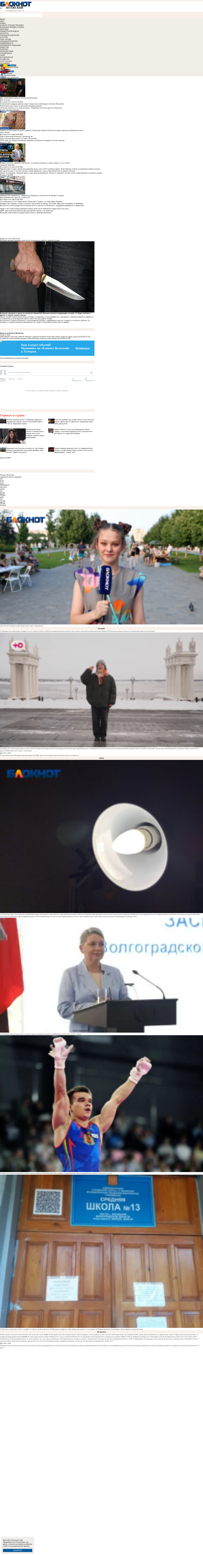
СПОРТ (2, 55)
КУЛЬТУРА (4, 37)
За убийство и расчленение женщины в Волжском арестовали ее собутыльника (28, 338)
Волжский (3, 358)
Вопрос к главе (5, 142)
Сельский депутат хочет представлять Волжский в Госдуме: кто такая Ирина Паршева (31, 201)
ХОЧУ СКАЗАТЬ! (6, 61)
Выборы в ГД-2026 (6, 175)
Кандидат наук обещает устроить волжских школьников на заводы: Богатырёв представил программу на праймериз (41, 203)
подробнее (18, 477)
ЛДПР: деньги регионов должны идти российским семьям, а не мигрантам (57, 755)
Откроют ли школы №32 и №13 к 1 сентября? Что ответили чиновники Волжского (26, 1329)
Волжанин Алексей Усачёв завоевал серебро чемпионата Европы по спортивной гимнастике (29, 1173)
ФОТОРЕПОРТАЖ (6, 57)
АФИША (3, 23)
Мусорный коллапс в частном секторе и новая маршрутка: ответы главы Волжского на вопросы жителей (37, 171)
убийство (10, 358)
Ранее (20, 379)
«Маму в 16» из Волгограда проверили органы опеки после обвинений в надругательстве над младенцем (33, 748)
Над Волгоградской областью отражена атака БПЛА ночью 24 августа (144, 748)
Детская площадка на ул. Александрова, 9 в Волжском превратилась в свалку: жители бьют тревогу (164, 1336)
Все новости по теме (7, 102)
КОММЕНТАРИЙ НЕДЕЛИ (9, 31)
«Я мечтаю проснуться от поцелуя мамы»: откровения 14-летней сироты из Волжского (31, 108)
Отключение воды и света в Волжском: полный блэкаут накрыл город (23, 914)
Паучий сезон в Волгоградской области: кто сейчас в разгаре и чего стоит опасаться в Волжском (31, 1339)
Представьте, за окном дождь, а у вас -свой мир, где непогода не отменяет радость (160, 1339)
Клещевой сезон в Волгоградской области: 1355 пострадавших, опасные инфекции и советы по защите (81, 1334)
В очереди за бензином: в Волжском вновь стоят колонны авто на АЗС (23, 1334)
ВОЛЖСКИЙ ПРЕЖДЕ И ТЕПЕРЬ (12, 27)
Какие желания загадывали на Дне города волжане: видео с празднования (21, 625)
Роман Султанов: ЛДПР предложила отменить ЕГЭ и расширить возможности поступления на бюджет (133, 1345)
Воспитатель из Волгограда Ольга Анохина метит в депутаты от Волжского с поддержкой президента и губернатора (42, 205)
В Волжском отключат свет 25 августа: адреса (68, 1034)
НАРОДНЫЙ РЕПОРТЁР (9, 41)
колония (17, 358)
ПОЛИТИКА (4, 49)
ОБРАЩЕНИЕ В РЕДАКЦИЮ (10, 45)
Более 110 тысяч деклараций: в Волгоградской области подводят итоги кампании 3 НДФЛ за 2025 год (103, 1336)
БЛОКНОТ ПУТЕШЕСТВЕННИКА (12, 25)
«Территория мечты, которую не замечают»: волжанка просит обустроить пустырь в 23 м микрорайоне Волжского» (95, 1339)
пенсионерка (24, 358)
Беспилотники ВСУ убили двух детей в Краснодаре (17, 755)
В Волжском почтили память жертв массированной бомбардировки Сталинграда (109, 916)
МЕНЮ (2, 19)
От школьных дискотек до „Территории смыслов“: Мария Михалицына (77, 1345)
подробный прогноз (7, 477)
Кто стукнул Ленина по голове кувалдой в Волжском (61, 914)
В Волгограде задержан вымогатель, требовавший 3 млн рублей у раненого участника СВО (94, 748)
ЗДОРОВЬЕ (4, 29)
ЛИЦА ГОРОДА (5, 39)
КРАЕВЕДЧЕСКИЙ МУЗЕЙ (9, 35)
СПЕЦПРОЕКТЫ (6, 53)
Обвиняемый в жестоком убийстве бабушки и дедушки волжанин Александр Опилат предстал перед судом (39, 337)
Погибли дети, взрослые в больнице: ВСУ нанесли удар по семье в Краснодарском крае (28, 1345)
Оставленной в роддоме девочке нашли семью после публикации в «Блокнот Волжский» (32, 104)
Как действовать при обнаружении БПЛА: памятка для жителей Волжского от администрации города (144, 1334)
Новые (2, 379)
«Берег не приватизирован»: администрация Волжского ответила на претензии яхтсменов (86, 1173)
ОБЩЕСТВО (4, 47)
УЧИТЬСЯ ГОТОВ (12, 67)
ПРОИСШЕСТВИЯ (6, 51)
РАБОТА (13, 65)
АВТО (2, 21)
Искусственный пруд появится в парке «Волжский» (18, 138)
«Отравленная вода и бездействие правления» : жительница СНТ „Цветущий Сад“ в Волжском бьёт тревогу (78, 1341)
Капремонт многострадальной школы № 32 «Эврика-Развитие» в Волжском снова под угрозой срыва (161, 914)
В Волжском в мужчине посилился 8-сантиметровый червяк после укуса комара (132, 631)
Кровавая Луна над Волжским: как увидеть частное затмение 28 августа (23, 631)
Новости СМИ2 (5, 458)
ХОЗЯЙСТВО (5, 59)
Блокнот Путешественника (9, 110)
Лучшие (12, 379)
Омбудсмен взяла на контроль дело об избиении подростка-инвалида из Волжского (27, 1034)
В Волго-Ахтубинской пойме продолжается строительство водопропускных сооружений (104, 914)
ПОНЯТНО (17, 1550)
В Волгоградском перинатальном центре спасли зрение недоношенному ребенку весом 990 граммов (77, 631)
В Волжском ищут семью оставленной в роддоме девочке (21, 106)
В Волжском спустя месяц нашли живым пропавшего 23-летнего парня (63, 916)
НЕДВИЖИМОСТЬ (6, 43)
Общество (3, 239)
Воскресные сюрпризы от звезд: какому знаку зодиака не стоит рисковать (74, 1329)
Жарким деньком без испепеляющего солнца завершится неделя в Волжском (121, 1329)
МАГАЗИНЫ (11, 75)
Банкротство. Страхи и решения (61, 1336)
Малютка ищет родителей (9, 77)
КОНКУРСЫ (4, 33)
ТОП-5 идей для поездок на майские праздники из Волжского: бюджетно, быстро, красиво (32, 140)
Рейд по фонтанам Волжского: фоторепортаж (16, 136)
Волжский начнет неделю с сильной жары (20, 750)
